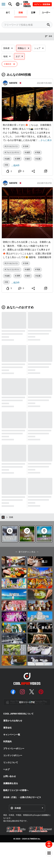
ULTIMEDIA (32, 839)
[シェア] (33, 171)
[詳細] (45, 171)
